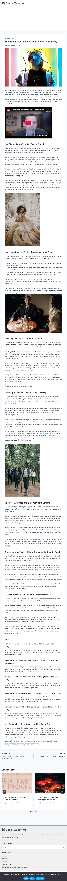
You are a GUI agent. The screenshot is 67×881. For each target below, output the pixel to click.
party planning (30, 744)
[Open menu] (63, 3)
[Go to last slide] (4, 792)
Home (4, 856)
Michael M (9, 45)
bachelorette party (18, 741)
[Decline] (65, 876)
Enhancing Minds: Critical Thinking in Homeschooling (14, 756)
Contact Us (5, 861)
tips (37, 744)
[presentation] (17, 783)
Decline (32, 878)
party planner (56, 92)
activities (8, 741)
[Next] (62, 792)
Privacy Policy (6, 864)
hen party (15, 92)
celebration (37, 741)
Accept (26, 878)
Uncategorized (9, 38)
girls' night (13, 744)
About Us (5, 859)
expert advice (47, 741)
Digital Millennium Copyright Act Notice (14, 867)
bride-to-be (36, 92)
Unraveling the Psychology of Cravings (52, 755)
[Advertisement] (33, 18)
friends (55, 741)
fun (6, 744)
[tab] (30, 811)
